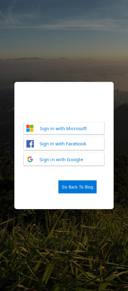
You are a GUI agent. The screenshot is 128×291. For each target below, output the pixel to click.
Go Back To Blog (77, 186)
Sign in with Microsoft (63, 128)
